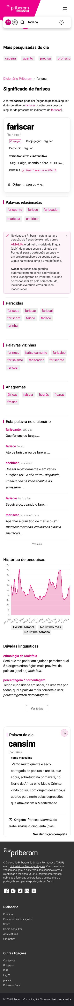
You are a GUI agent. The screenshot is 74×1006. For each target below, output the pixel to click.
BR (14, 22)
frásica (12, 402)
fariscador (51, 210)
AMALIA (17, 244)
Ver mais (37, 544)
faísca (30, 318)
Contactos (9, 960)
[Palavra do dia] (64, 733)
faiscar (28, 394)
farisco (33, 210)
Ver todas (37, 708)
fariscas (13, 311)
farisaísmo (15, 360)
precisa (45, 58)
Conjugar (15, 141)
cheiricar (32, 219)
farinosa (13, 353)
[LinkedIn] (27, 893)
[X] (34, 893)
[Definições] (61, 22)
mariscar (13, 219)
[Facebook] (6, 893)
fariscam (13, 318)
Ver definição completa (50, 834)
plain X (7, 980)
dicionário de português (27, 866)
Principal (8, 914)
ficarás (44, 394)
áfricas (12, 394)
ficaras (60, 394)
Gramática (9, 939)
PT (8, 22)
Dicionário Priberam (17, 79)
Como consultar (12, 929)
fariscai (47, 311)
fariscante (14, 210)
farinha (12, 325)
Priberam (8, 965)
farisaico (59, 353)
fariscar (30, 311)
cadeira (10, 58)
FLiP (5, 970)
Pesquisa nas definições (17, 919)
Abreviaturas (10, 934)
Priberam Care (11, 985)
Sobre (6, 924)
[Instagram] (13, 893)
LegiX (6, 975)
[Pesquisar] (22, 22)
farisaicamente (36, 353)
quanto (28, 58)
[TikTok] (20, 893)
